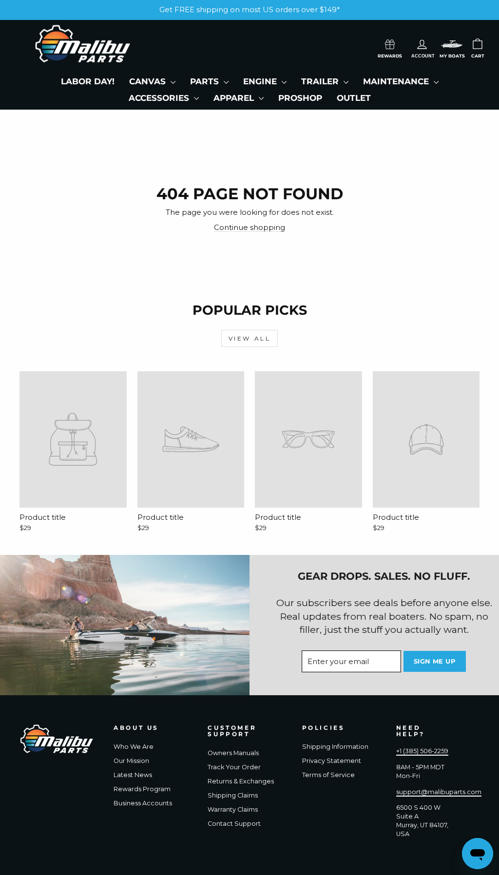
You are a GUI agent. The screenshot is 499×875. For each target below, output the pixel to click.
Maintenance (397, 81)
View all (250, 338)
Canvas (148, 81)
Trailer (321, 81)
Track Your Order (234, 767)
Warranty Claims (233, 809)
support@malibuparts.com (438, 792)
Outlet (354, 98)
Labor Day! (88, 81)
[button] (452, 44)
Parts (205, 81)
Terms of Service (328, 775)
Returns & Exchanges (241, 781)
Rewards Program (142, 789)
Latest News (133, 775)
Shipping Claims (233, 795)
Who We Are (134, 746)
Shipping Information (335, 746)
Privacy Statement (331, 760)
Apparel (234, 98)
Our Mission (131, 760)
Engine (261, 81)
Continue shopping (249, 227)
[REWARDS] (390, 43)
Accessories (160, 98)
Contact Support (234, 823)
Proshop (300, 98)
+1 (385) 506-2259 (422, 751)
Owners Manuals (233, 753)
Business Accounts (143, 803)
